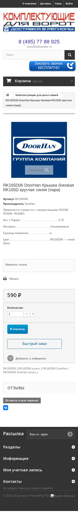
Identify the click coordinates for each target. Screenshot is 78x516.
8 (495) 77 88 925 (39, 41)
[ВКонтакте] (5, 407)
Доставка (45, 3)
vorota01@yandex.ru (39, 46)
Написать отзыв (16, 264)
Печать (14, 278)
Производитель (13, 203)
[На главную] (7, 95)
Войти (69, 3)
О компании (29, 3)
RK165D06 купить (29, 368)
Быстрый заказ (34, 344)
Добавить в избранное (30, 358)
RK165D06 (9, 368)
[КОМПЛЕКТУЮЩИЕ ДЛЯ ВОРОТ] (39, 22)
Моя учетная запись (22, 469)
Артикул (8, 199)
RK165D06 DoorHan (55, 368)
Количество (15, 307)
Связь (58, 3)
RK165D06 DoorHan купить (19, 372)
